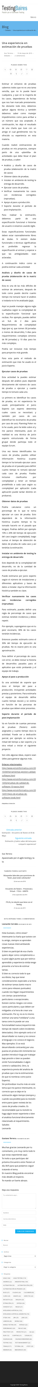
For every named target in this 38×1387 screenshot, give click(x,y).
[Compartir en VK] (32, 70)
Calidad (17, 1292)
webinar (7, 1350)
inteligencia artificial (12, 1310)
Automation (8, 1285)
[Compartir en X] (5, 70)
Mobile (18, 1321)
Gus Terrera (8, 53)
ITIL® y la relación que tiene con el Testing (19, 903)
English (20, 1300)
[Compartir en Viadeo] (22, 74)
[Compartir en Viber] (27, 70)
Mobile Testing (9, 1325)
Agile (6, 1278)
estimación (11, 803)
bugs (6, 1292)
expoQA (21, 1303)
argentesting (21, 1282)
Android (7, 1282)
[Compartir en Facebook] (11, 70)
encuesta (8, 1300)
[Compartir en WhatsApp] (27, 74)
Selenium (7, 1339)
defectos (28, 1296)
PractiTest (8, 1332)
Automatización (25, 1285)
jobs (24, 1317)
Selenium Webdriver (23, 1339)
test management (22, 1343)
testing (7, 1343)
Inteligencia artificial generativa (16, 1314)
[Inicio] (2, 30)
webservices (20, 1350)
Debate (17, 1296)
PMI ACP (22, 1328)
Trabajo (7, 1346)
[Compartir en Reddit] (11, 74)
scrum (28, 1335)
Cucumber (29, 1292)
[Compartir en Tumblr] (16, 74)
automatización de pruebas (14, 1289)
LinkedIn (7, 1321)
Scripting (17, 1335)
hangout (7, 1307)
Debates (7, 56)
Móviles (23, 1325)
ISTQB (6, 1317)
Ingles (19, 1307)
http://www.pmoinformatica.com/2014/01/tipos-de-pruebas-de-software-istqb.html (19, 794)
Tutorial (19, 1346)
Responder (7, 928)
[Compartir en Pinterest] (16, 70)
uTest (30, 1346)
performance (9, 1328)
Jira (16, 1317)
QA (31, 1332)
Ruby (6, 1335)
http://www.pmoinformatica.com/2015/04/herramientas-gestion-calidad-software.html (19, 772)
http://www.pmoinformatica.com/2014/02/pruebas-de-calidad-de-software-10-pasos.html (19, 783)
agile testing (19, 1278)
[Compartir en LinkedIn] (21, 70)
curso (6, 1296)
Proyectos (21, 1332)
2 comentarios (20, 56)
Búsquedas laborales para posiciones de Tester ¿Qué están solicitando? (19, 876)
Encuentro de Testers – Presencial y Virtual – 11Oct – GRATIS (19, 890)
